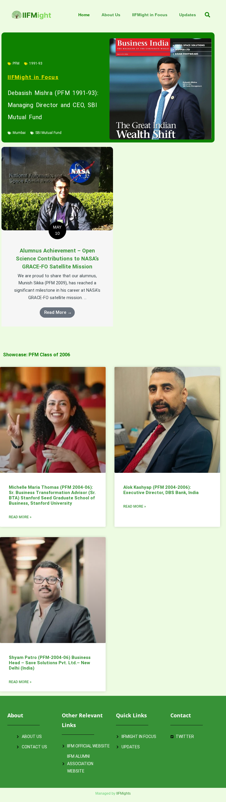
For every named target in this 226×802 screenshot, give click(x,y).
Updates (187, 14)
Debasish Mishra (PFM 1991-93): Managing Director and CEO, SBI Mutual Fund (53, 105)
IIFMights (123, 793)
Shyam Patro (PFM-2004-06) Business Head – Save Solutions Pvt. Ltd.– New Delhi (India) (50, 663)
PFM (16, 63)
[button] (207, 15)
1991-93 (35, 63)
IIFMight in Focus (149, 14)
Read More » (20, 517)
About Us (111, 14)
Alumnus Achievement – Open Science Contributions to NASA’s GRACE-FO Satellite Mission (57, 258)
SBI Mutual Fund (48, 133)
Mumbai (19, 133)
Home (84, 14)
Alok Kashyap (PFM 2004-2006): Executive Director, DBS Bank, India (161, 490)
